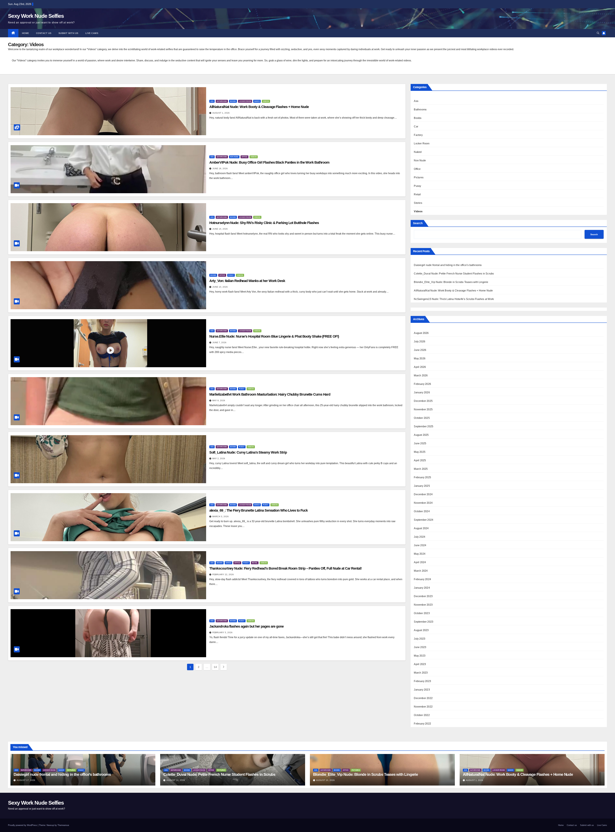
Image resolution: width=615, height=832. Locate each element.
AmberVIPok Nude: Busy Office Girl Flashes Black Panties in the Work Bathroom (269, 162)
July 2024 (419, 536)
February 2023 (422, 681)
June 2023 (420, 647)
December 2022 (423, 698)
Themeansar (63, 825)
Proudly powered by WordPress (23, 825)
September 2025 (423, 426)
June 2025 (420, 443)
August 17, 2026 (26, 780)
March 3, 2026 (220, 516)
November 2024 (423, 502)
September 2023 (423, 621)
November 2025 (423, 409)
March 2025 (421, 469)
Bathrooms (222, 101)
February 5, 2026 (222, 632)
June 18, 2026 (220, 168)
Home (25, 33)
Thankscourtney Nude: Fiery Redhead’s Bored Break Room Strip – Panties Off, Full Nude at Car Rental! (285, 568)
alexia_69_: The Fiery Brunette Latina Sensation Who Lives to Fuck (258, 510)
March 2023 (421, 672)
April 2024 (420, 562)
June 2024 (420, 545)
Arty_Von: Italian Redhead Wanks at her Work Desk (247, 281)
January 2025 (422, 485)
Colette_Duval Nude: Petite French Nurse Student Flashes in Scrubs (454, 273)
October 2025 (422, 418)
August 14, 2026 (175, 780)
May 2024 (419, 553)
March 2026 (421, 375)
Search (418, 223)
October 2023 (422, 613)
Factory (418, 135)
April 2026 (420, 367)
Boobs (233, 101)
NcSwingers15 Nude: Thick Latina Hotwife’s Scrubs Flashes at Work (454, 299)
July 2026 (419, 341)
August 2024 (421, 528)
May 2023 (419, 655)
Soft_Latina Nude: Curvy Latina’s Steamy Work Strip (248, 452)
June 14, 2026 (220, 229)
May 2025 (419, 452)
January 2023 (422, 689)
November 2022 (423, 706)
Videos (266, 101)
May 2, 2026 (218, 458)
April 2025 (420, 460)
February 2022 (422, 723)
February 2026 (422, 384)
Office (244, 157)
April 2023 (420, 664)
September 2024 (423, 519)
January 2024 (422, 587)
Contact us (43, 33)
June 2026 (420, 350)
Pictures (418, 177)
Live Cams (91, 33)
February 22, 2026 (223, 574)
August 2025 (421, 435)
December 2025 (423, 401)
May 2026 (419, 358)
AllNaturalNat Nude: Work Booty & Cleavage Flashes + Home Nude (259, 107)
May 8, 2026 (218, 400)
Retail (255, 563)
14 (215, 667)
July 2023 (419, 638)
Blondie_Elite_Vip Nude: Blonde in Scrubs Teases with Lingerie (451, 282)
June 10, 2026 (220, 287)
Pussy (231, 275)
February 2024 (422, 579)
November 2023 (423, 604)
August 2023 (421, 630)
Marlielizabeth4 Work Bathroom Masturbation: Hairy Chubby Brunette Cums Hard (269, 394)
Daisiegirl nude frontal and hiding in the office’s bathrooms (448, 265)
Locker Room (245, 101)
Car (416, 126)
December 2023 (423, 596)
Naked (257, 101)
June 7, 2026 (219, 342)
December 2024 (423, 494)
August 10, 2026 (325, 780)
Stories (418, 203)
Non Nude (234, 157)
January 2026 (422, 392)
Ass (212, 101)
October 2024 (422, 511)
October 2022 (422, 715)
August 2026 (421, 333)
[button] (598, 33)
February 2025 (422, 477)
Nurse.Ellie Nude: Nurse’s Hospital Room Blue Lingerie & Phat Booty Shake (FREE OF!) (274, 336)
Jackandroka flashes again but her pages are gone (246, 626)
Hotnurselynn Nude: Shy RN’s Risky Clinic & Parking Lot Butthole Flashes (264, 223)
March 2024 (421, 570)
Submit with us (68, 33)
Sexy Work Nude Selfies (36, 16)
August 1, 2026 (221, 113)
